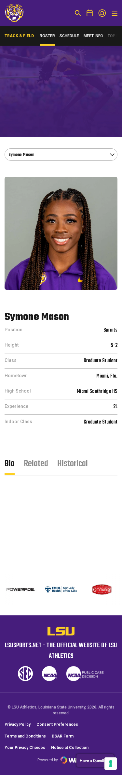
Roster (47, 36)
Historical (72, 464)
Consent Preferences (57, 724)
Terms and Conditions (25, 736)
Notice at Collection (69, 747)
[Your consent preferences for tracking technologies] (110, 763)
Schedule (69, 36)
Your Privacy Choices (25, 747)
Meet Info (93, 36)
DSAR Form (63, 736)
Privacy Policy (18, 724)
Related (36, 464)
